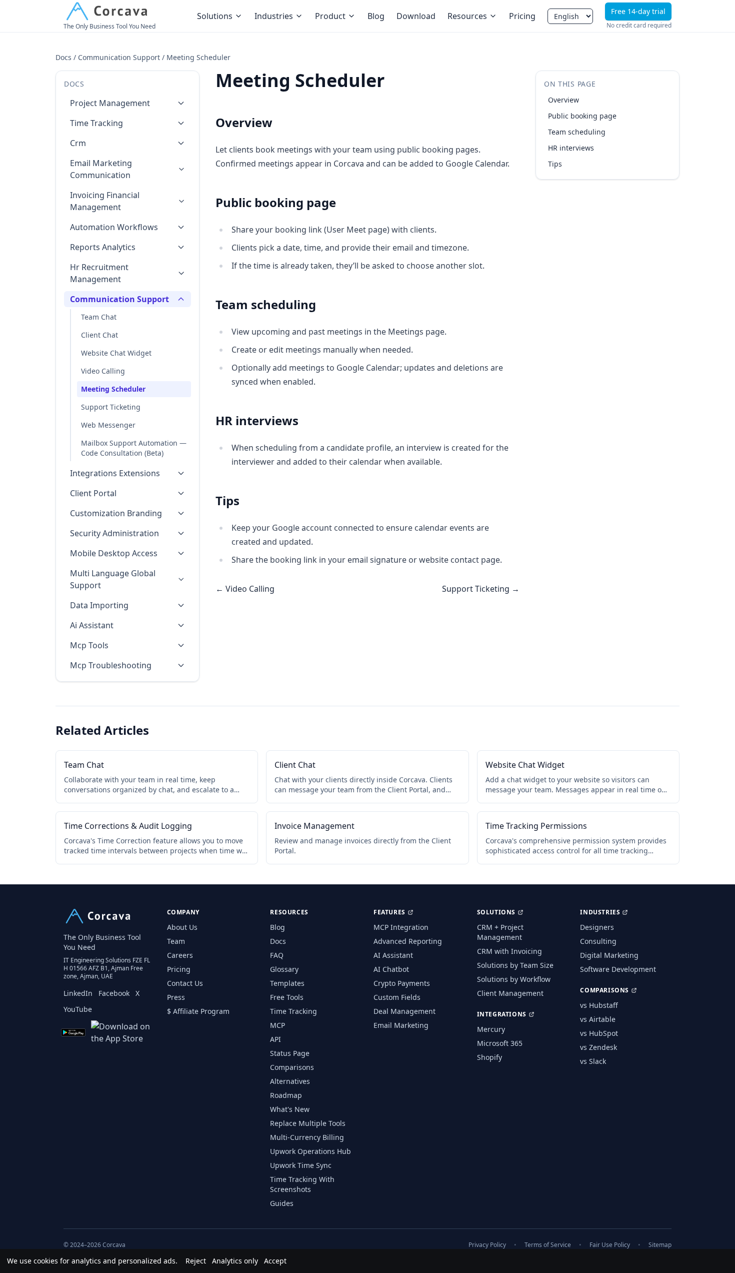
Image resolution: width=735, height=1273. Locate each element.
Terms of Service (547, 1245)
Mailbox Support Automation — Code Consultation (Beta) (133, 448)
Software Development (618, 969)
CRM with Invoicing (509, 951)
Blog (376, 16)
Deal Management (405, 1011)
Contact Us (185, 983)
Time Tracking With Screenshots (302, 1184)
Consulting (598, 941)
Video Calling (103, 371)
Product (330, 16)
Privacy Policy (487, 1245)
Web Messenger (108, 425)
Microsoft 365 (499, 1043)
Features (390, 912)
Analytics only (235, 1260)
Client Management (510, 993)
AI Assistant (393, 955)
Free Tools (287, 997)
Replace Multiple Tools (308, 1123)
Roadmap (286, 1095)
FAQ (277, 955)
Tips (555, 164)
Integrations (501, 1014)
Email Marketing (401, 1025)
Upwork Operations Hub (310, 1151)
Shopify (489, 1057)
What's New (290, 1109)
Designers (597, 927)
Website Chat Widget (116, 353)
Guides (282, 1203)
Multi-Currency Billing (307, 1137)
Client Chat (99, 335)
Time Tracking (293, 1011)
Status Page (290, 1053)
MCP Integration (401, 927)
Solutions (214, 16)
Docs (64, 57)
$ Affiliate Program (198, 1011)
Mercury (491, 1029)
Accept (275, 1260)
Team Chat (98, 317)
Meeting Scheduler (113, 389)
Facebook (114, 993)
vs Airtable (598, 1019)
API (275, 1039)
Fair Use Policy (610, 1245)
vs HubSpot (599, 1033)
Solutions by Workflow (513, 979)
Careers (180, 955)
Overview (563, 100)
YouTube (78, 1009)
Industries (273, 16)
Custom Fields (397, 997)
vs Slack (593, 1061)
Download (416, 16)
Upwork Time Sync (301, 1165)
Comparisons (292, 1067)
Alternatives (290, 1081)
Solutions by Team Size (515, 965)
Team (176, 941)
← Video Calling (245, 588)
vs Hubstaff (599, 1005)
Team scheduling (577, 132)
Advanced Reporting (408, 941)
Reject (196, 1260)
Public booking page (582, 116)
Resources (467, 16)
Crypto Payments (402, 983)
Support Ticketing (110, 407)
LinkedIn (78, 993)
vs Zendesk (598, 1047)
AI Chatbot (391, 969)
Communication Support (119, 57)
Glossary (284, 969)
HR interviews (571, 148)
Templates (287, 983)
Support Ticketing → (481, 588)
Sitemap (660, 1245)
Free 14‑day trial (638, 11)
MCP (277, 1025)
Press (176, 997)
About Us (182, 927)
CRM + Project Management (500, 932)
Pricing (522, 16)
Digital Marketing (609, 955)
